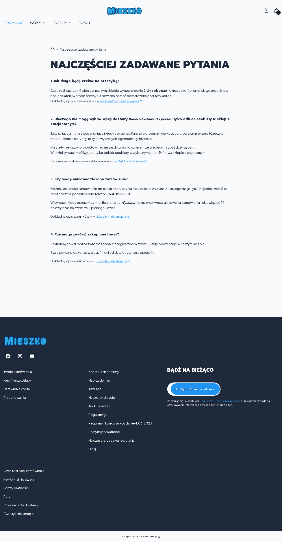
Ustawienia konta (17, 389)
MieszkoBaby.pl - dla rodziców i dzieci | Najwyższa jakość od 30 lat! (52, 49)
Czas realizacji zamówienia (118, 101)
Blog (92, 449)
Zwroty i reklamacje (111, 216)
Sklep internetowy (139, 536)
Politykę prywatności (227, 400)
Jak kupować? (99, 406)
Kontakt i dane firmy (128, 161)
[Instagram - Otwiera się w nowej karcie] (20, 356)
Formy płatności (16, 488)
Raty (7, 496)
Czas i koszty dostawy (21, 505)
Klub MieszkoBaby (18, 380)
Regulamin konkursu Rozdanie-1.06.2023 (120, 423)
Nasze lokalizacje (102, 397)
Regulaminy (97, 414)
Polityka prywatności (105, 432)
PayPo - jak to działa (19, 479)
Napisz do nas (99, 380)
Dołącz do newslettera (195, 389)
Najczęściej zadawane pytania (112, 440)
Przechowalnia (15, 397)
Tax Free (95, 389)
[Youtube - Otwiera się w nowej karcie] (32, 356)
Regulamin (206, 400)
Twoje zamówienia (18, 371)
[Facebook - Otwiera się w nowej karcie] (8, 356)
